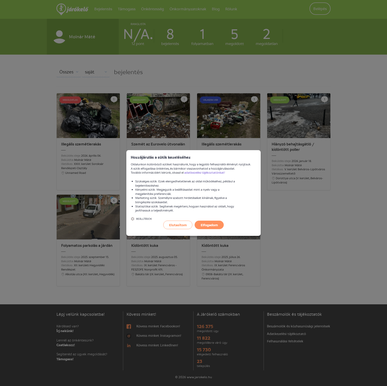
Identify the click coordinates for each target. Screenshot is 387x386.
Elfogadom (209, 225)
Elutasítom (178, 225)
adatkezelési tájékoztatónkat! (204, 172)
